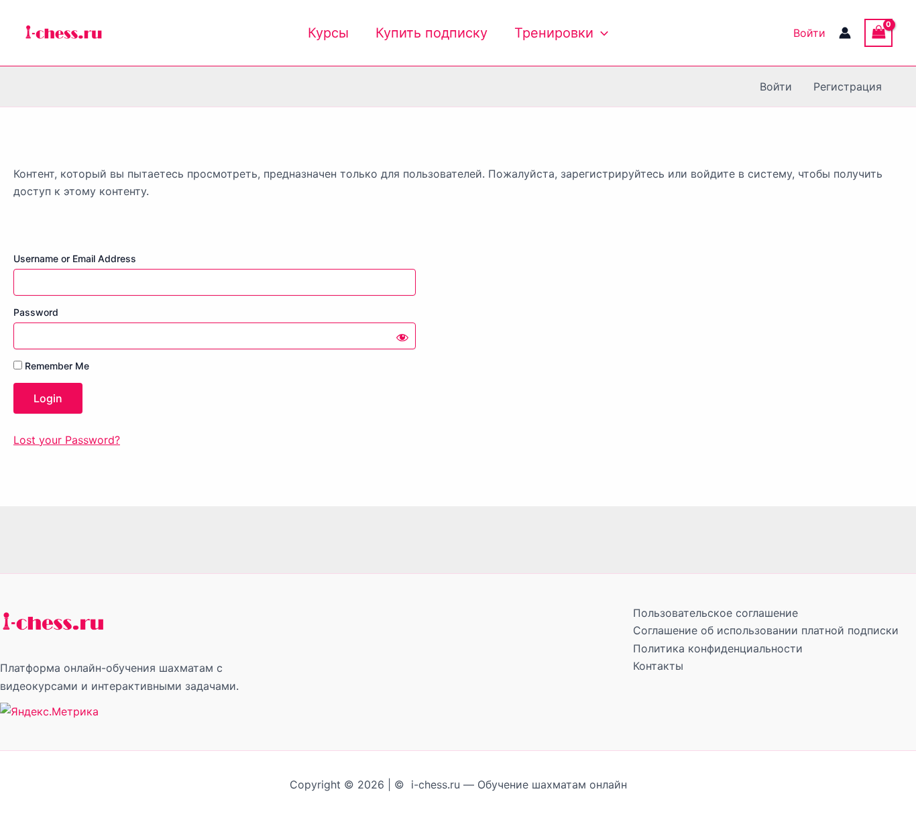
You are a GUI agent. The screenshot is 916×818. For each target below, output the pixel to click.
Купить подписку (432, 33)
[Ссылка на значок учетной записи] (845, 33)
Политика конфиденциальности (718, 648)
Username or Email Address (74, 258)
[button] (600, 32)
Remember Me (55, 365)
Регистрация (847, 86)
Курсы (328, 33)
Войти (809, 33)
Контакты (658, 666)
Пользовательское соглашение (715, 613)
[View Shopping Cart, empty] (878, 32)
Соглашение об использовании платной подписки (766, 630)
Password (35, 312)
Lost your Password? (66, 440)
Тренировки (553, 33)
